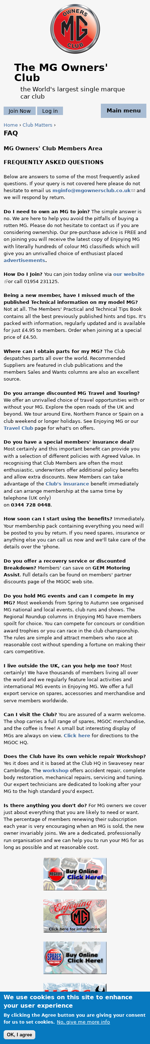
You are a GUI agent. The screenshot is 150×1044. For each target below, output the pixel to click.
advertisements (24, 260)
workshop (55, 770)
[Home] (75, 54)
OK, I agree (19, 1034)
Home (11, 125)
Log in (50, 111)
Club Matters (37, 125)
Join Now (20, 111)
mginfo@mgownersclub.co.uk (93, 190)
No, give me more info (83, 1022)
